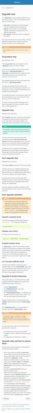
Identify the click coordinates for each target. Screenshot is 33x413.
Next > (28, 398)
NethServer (17, 2)
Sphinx (9, 409)
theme (17, 409)
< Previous (6, 398)
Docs (3, 7)
